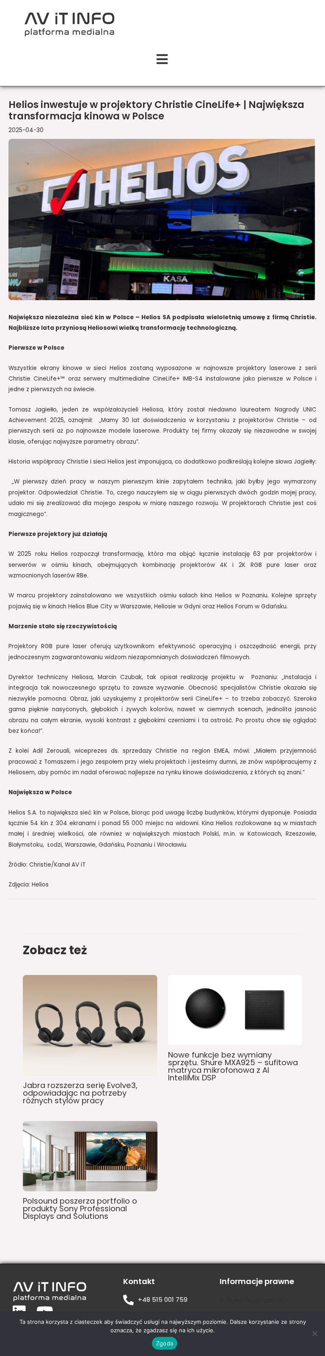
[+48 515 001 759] (128, 1300)
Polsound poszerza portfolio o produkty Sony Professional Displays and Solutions (80, 1208)
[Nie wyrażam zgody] (314, 1333)
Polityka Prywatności (251, 1300)
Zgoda (164, 1343)
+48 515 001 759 (162, 1299)
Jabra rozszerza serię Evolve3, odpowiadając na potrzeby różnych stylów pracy (80, 1093)
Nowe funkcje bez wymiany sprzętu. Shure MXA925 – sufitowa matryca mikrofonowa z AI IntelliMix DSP (233, 1066)
